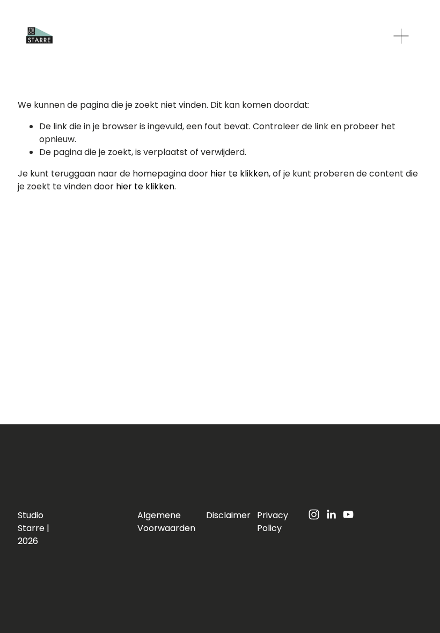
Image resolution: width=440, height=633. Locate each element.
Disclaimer (228, 515)
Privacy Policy (272, 521)
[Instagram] (314, 514)
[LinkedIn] (331, 514)
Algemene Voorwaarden (166, 521)
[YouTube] (348, 514)
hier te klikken (239, 173)
